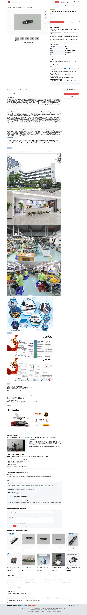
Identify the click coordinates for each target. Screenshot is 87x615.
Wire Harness (27, 469)
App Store (10, 605)
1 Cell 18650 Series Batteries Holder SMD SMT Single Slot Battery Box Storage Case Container (72, 548)
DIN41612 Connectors (16, 468)
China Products (28, 608)
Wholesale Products (43, 608)
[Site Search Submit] (57, 2)
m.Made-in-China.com (46, 609)
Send (15, 526)
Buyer (57, 5)
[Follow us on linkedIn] (79, 605)
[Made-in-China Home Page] (12, 2)
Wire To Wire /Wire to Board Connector (68, 579)
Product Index (61, 608)
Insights (65, 608)
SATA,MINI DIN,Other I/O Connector (30, 582)
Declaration (54, 611)
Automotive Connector (34, 469)
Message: (11, 517)
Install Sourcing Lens (32, 605)
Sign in (79, 2)
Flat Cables (13, 469)
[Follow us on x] (73, 605)
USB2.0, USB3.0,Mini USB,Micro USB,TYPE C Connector (52, 579)
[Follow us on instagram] (74, 605)
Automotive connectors (11, 579)
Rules (79, 5)
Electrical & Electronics (13, 7)
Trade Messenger (23, 605)
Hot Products (23, 608)
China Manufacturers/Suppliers (35, 608)
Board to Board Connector (29, 580)
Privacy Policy (59, 611)
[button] (68, 2)
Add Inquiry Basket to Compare (27, 42)
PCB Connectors (23, 468)
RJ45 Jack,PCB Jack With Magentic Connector (14, 580)
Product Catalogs (21, 577)
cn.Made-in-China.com (53, 609)
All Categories (11, 5)
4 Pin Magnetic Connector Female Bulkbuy (32, 600)
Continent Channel (55, 608)
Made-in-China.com (39, 609)
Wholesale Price (49, 608)
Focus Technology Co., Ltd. (36, 611)
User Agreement (49, 611)
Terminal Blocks (23, 593)
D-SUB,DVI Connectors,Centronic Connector (50, 580)
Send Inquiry (57, 22)
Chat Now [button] (73, 22)
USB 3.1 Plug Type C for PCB (26, 567)
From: (12, 512)
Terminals (9, 593)
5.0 (68, 90)
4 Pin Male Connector (11, 600)
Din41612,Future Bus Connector (67, 582)
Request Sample (66, 24)
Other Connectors (29, 7)
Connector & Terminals (21, 7)
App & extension (67, 5)
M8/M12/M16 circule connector (30, 579)
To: (12, 514)
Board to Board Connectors (20, 469)
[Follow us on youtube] (76, 605)
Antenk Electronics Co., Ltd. (56, 13)
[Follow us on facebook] (71, 605)
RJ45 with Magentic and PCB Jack (32, 468)
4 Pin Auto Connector (20, 600)
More (8, 602)
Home (8, 7)
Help (61, 5)
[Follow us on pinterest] (77, 605)
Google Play (16, 605)
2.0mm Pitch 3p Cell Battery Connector (13, 567)
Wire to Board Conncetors (42, 468)
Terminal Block (49, 468)
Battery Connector (46, 582)
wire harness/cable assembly (66, 580)
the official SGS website (31, 437)
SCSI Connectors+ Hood (11, 582)
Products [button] (23, 2)
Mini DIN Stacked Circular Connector (42, 567)
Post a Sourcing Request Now (35, 526)
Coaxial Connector (16, 593)
